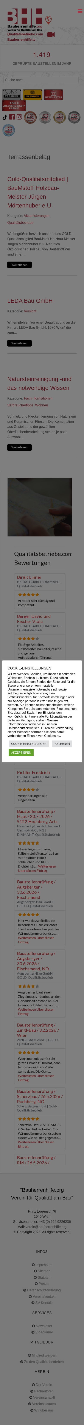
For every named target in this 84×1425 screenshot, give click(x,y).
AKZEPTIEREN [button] (21, 752)
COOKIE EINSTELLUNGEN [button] (28, 743)
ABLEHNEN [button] (62, 743)
